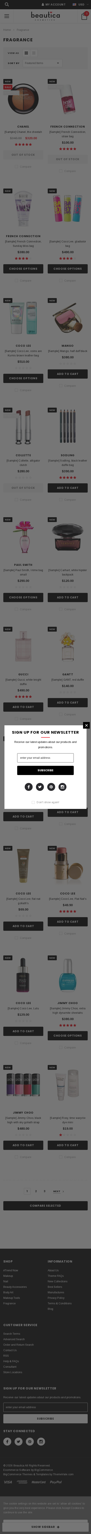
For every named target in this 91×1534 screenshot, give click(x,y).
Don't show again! (48, 802)
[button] (86, 725)
